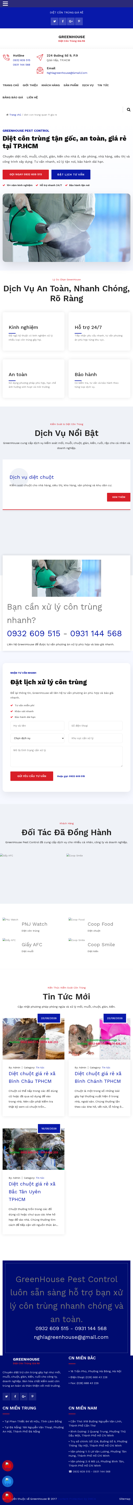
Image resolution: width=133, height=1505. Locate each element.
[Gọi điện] (8, 1497)
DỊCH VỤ (88, 85)
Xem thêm (118, 497)
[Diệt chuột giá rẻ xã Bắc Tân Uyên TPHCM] (33, 1149)
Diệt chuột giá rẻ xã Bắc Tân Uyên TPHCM (32, 1191)
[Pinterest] (79, 21)
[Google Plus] (71, 21)
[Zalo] (8, 1481)
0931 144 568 (21, 64)
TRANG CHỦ (11, 85)
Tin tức (40, 1067)
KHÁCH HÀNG (51, 85)
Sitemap (124, 1498)
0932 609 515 (21, 60)
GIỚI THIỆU (30, 85)
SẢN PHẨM (71, 85)
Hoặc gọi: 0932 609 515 (71, 776)
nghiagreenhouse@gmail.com (67, 72)
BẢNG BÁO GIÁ (13, 97)
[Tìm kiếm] (126, 110)
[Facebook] (62, 21)
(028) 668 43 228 (96, 1377)
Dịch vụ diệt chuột (32, 477)
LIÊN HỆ (32, 97)
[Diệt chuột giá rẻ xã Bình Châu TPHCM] (33, 1038)
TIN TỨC (103, 85)
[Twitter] (54, 21)
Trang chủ (15, 114)
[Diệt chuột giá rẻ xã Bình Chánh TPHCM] (99, 1038)
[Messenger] (8, 1465)
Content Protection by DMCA (77, 1498)
